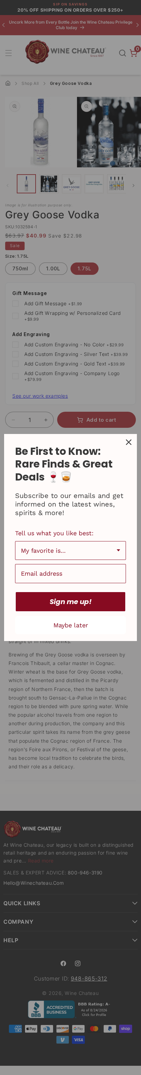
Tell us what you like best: (54, 533)
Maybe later (70, 625)
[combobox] (70, 550)
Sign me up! (71, 601)
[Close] (128, 442)
